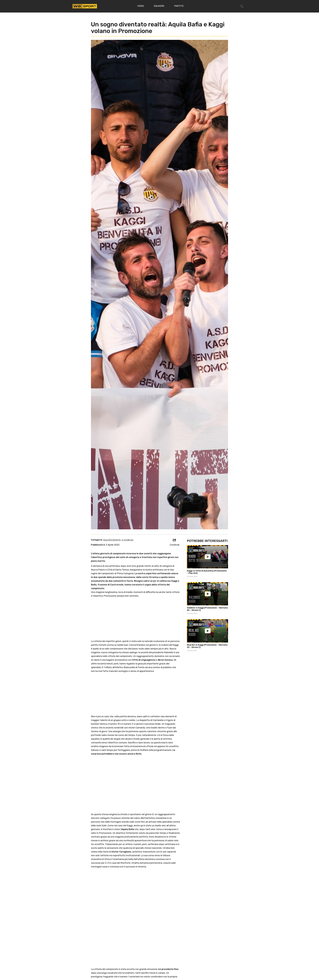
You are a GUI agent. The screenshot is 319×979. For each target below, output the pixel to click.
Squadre (159, 6)
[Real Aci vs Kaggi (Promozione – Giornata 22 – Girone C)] (207, 630)
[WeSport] (84, 6)
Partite (179, 6)
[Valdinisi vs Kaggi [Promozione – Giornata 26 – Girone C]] (207, 593)
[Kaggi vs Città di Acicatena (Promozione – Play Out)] (207, 556)
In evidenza (127, 539)
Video (140, 6)
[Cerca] (241, 6)
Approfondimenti (111, 539)
